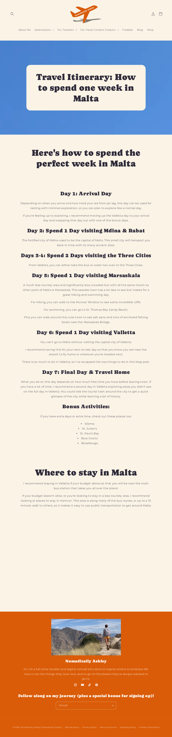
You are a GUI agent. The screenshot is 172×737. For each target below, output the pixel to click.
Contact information (149, 727)
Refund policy (72, 727)
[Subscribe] (112, 706)
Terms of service (108, 727)
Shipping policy (128, 727)
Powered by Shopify (51, 727)
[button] (12, 14)
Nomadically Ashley (30, 727)
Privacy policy (90, 727)
